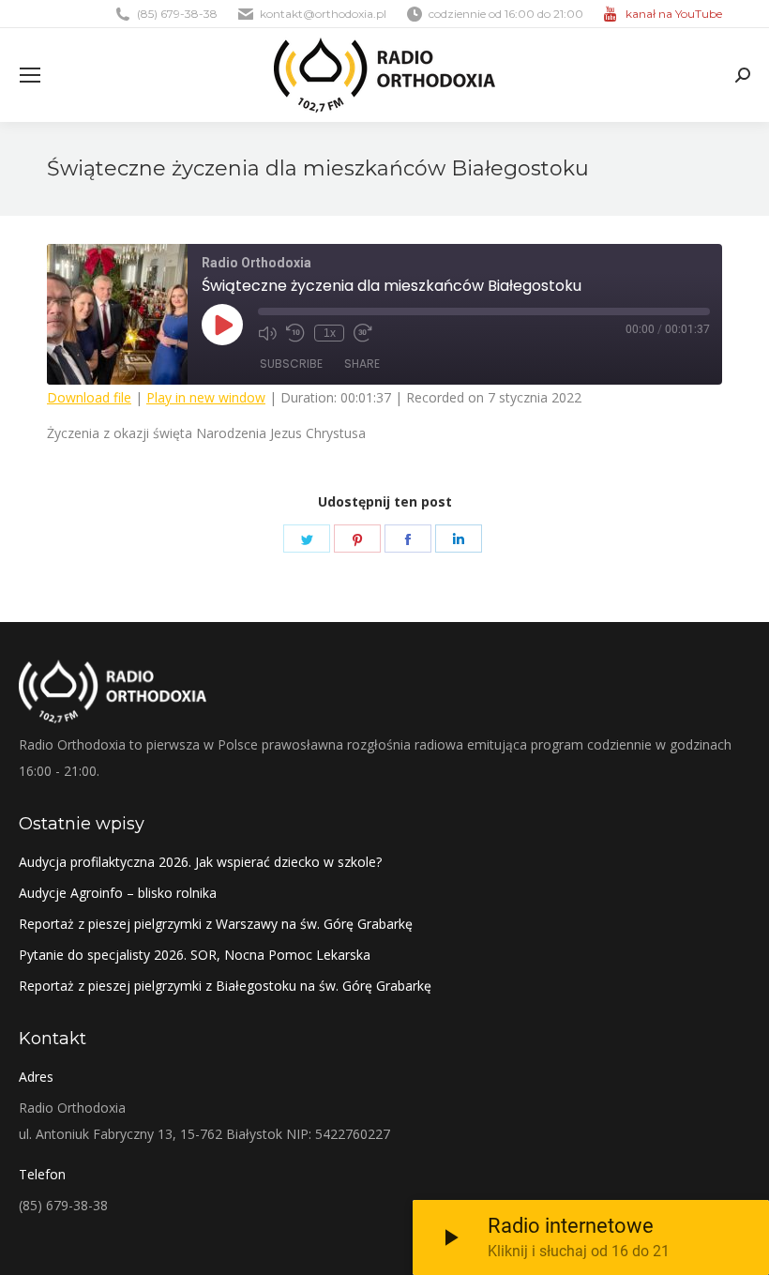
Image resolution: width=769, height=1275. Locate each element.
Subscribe (291, 364)
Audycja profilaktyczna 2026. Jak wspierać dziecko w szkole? (200, 862)
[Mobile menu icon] (30, 75)
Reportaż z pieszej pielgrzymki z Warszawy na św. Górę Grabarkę (216, 924)
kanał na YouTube (674, 14)
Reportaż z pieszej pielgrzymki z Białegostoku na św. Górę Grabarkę (225, 985)
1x (330, 333)
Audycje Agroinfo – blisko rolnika (118, 893)
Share (362, 364)
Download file (89, 397)
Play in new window (205, 397)
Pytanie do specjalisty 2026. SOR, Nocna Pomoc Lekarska (194, 955)
